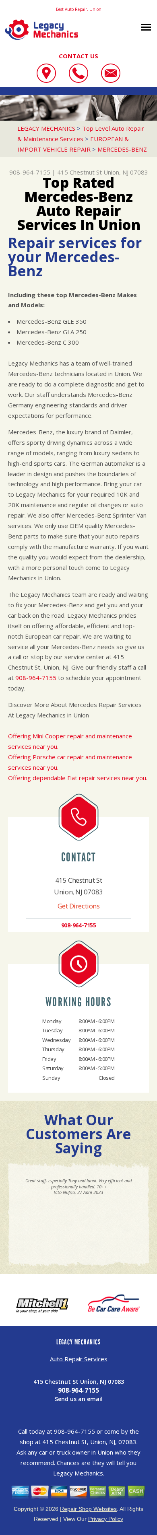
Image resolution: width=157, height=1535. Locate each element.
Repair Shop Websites (88, 1509)
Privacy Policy (105, 1519)
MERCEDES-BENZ (122, 149)
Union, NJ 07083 (125, 172)
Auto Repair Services (78, 1359)
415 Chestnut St (79, 172)
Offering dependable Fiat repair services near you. (77, 778)
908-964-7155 (29, 172)
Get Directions (79, 905)
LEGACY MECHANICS (46, 128)
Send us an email (79, 1399)
